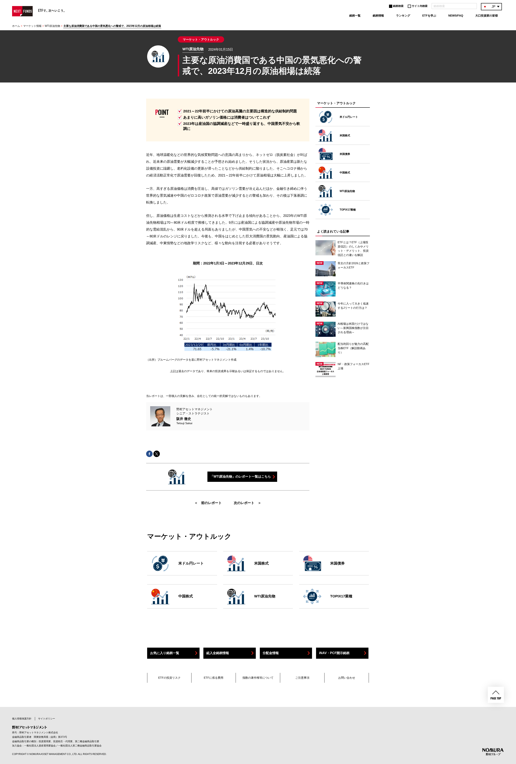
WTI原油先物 (52, 25)
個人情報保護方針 (21, 718)
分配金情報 (271, 653)
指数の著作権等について (258, 677)
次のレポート (244, 503)
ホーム (16, 25)
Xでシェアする (156, 454)
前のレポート (211, 503)
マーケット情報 (32, 25)
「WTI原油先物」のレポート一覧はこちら (240, 476)
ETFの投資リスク (169, 677)
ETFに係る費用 (213, 677)
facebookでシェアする (149, 454)
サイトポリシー (46, 718)
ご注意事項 (302, 677)
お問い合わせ (346, 677)
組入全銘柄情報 (217, 653)
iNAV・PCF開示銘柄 (334, 653)
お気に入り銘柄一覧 (164, 653)
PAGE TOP (496, 695)
